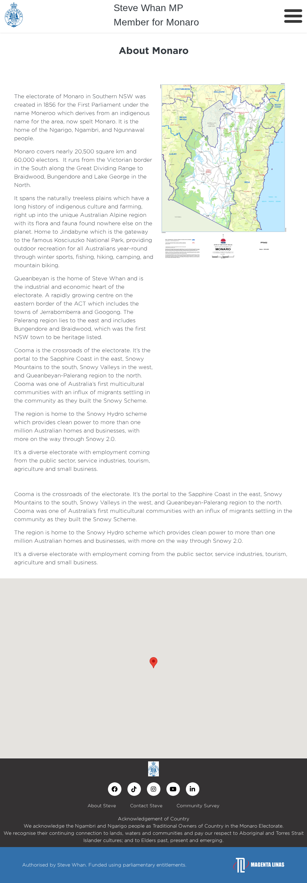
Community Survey (198, 805)
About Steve (102, 805)
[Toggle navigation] (293, 16)
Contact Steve (146, 805)
